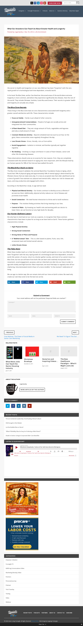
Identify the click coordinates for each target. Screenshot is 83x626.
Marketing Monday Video (13, 572)
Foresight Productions (33, 11)
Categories (21, 11)
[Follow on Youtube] (44, 3)
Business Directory (62, 11)
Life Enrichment (40, 32)
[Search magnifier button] (77, 3)
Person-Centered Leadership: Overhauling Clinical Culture (23, 419)
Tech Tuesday (10, 589)
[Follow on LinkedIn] (38, 3)
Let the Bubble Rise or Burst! (14, 427)
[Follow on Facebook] (35, 3)
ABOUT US (52, 613)
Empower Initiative (11, 560)
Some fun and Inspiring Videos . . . (50, 361)
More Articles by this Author (32, 390)
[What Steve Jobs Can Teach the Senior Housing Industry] (14, 352)
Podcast (8, 585)
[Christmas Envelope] (32, 351)
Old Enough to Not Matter (14, 423)
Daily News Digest (74, 11)
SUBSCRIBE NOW (54, 3)
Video (7, 598)
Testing (8, 594)
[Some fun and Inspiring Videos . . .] (50, 351)
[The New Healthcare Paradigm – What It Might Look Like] (69, 351)
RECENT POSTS (27, 613)
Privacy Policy (35, 621)
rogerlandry (19, 32)
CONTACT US (60, 613)
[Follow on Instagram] (41, 3)
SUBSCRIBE (69, 613)
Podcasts (45, 11)
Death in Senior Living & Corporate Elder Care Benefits (22, 435)
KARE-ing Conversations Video (15, 568)
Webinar (8, 602)
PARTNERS (45, 613)
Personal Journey (11, 581)
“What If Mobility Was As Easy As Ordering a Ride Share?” (23, 431)
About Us (51, 11)
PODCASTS (37, 613)
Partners (8, 577)
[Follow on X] (31, 3)
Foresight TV (9, 564)
